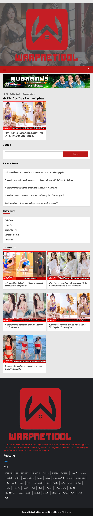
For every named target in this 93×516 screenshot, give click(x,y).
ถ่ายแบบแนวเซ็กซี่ (58, 478)
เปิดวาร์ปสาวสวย (10, 493)
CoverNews (54, 512)
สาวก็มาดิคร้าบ (11, 230)
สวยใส (63, 483)
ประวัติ (14, 483)
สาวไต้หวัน (17, 488)
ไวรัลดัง (80, 493)
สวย (48, 483)
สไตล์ (33, 488)
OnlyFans (9, 220)
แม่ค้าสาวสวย (56, 493)
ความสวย (83, 473)
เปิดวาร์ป (72, 488)
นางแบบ (69, 478)
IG (17, 473)
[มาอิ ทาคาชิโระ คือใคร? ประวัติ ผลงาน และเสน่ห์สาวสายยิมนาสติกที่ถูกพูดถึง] (24, 265)
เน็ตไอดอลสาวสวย (60, 488)
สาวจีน (70, 483)
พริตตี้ (28, 483)
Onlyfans (36, 473)
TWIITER (55, 473)
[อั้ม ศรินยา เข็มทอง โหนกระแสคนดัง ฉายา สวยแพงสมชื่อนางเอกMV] (24, 349)
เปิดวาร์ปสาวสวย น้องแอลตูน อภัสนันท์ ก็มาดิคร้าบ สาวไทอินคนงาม (31, 188)
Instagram (25, 473)
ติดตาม (39, 478)
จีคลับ (6, 461)
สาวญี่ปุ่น (78, 483)
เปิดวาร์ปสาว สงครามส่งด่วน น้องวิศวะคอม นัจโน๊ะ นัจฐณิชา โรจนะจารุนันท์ (34, 195)
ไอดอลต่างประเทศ (12, 235)
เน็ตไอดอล (48, 488)
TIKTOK (45, 473)
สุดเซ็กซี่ (25, 488)
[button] (5, 69)
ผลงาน (21, 483)
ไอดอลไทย (8, 127)
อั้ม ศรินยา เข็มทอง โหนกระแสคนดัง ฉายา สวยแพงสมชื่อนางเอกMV (31, 203)
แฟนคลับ (45, 493)
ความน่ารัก (74, 473)
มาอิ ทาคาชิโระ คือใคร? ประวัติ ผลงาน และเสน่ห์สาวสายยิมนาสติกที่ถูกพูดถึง (34, 172)
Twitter (64, 473)
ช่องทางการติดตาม (28, 478)
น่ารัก (7, 483)
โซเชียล (65, 493)
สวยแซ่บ (55, 483)
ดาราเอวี (8, 225)
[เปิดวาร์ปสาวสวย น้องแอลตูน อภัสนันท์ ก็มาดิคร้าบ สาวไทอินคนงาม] (24, 307)
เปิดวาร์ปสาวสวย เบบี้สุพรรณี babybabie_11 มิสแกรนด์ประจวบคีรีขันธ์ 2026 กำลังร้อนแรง (40, 180)
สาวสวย (7, 488)
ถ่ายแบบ (47, 478)
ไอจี (6, 498)
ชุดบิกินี (17, 478)
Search (7, 145)
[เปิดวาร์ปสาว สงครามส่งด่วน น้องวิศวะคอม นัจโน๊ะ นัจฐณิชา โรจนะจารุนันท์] (24, 115)
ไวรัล (72, 493)
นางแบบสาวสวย (80, 478)
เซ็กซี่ (40, 488)
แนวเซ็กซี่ (37, 493)
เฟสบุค (21, 493)
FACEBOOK (9, 473)
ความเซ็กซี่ (8, 478)
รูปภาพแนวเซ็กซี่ (38, 483)
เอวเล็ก (28, 493)
